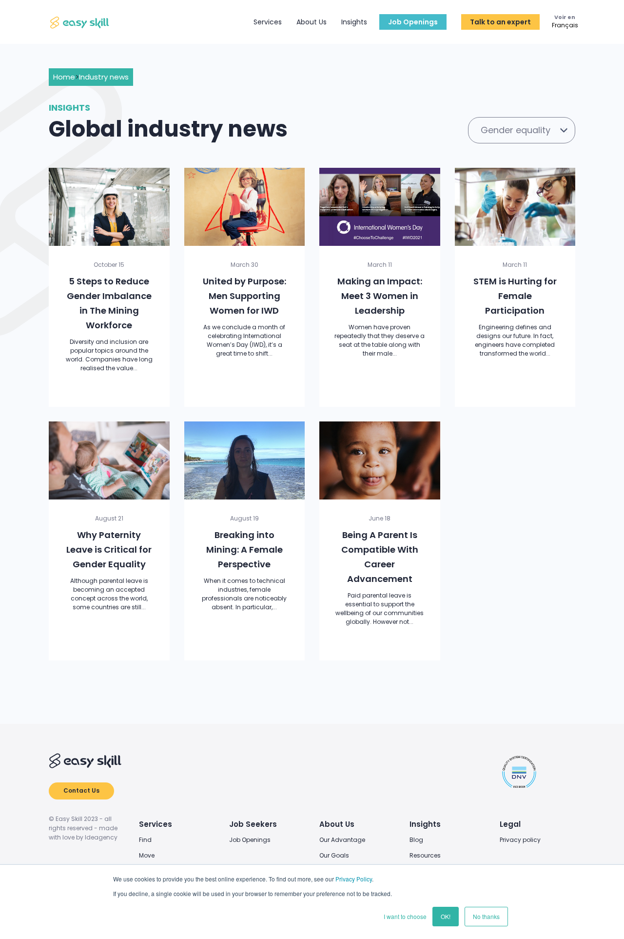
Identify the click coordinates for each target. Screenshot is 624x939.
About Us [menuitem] (336, 824)
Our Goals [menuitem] (334, 855)
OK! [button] (445, 916)
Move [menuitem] (147, 855)
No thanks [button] (486, 916)
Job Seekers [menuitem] (253, 824)
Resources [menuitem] (425, 855)
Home (64, 77)
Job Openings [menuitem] (250, 840)
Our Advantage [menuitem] (342, 840)
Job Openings (413, 22)
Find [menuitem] (145, 840)
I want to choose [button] (405, 916)
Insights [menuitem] (425, 824)
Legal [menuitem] (510, 824)
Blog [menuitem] (416, 840)
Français (565, 25)
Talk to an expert (500, 22)
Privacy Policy (353, 879)
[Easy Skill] (80, 22)
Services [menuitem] (155, 824)
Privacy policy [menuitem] (520, 840)
